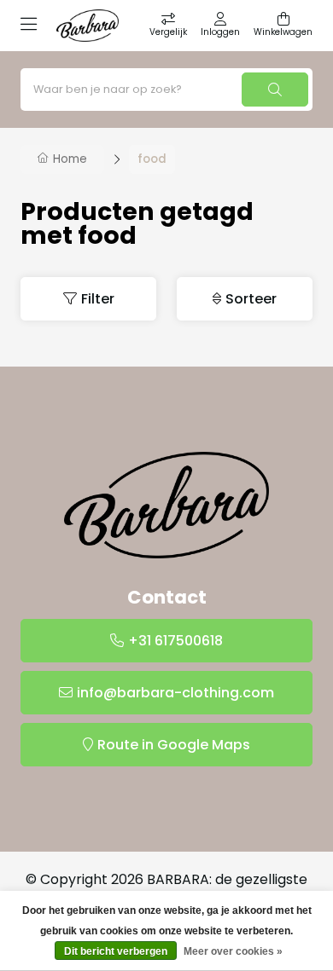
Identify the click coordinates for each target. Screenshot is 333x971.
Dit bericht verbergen (115, 951)
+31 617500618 (175, 640)
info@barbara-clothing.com (175, 692)
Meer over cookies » (233, 951)
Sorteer (251, 299)
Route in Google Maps (173, 744)
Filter (97, 299)
